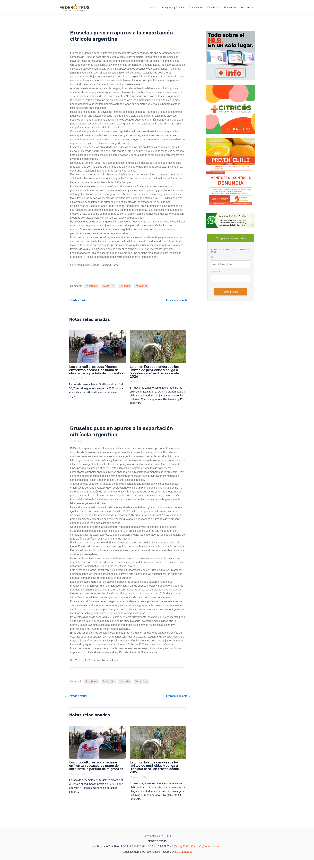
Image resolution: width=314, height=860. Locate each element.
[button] (251, 7)
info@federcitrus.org (209, 846)
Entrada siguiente (178, 300)
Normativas (230, 7)
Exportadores (196, 7)
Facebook (91, 286)
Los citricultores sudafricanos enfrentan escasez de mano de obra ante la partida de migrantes (96, 370)
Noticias (153, 7)
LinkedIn (125, 286)
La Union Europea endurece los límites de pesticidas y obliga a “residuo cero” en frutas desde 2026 (154, 371)
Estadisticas (213, 7)
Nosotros (245, 7)
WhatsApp (141, 286)
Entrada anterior (75, 300)
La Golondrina (183, 851)
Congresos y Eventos (173, 7)
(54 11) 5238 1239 (184, 846)
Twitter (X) (108, 286)
